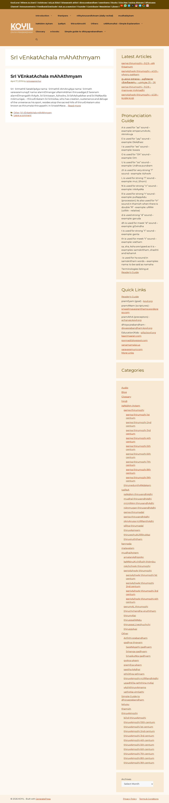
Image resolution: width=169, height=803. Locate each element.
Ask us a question (67, 6)
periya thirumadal (134, 512)
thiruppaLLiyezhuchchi (137, 624)
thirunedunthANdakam (137, 485)
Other (16, 112)
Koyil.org (15, 2)
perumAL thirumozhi (136, 606)
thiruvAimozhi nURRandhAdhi (141, 678)
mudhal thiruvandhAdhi (138, 498)
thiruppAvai (130, 629)
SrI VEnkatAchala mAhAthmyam (46, 76)
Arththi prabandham (135, 638)
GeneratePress (43, 799)
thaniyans (63, 15)
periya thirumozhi (134, 410)
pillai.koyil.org (148, 332)
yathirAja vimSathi (134, 692)
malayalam (127, 548)
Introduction (42, 15)
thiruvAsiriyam (132, 530)
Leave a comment (22, 115)
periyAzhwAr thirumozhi (138, 570)
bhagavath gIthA (70, 2)
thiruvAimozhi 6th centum (139, 749)
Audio (124, 387)
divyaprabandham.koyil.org (136, 328)
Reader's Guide (130, 272)
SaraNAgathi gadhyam (139, 647)
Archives (126, 779)
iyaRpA (61, 23)
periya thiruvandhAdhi (136, 516)
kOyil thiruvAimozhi (135, 717)
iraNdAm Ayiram (44, 23)
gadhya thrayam (133, 642)
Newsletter (105, 6)
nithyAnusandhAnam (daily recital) (95, 15)
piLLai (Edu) (54, 2)
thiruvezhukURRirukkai (137, 534)
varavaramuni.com (132, 349)
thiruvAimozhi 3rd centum (139, 735)
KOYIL (22, 26)
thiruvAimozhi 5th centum (139, 744)
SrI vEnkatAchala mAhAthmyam (36, 112)
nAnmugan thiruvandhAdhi (140, 507)
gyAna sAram (131, 660)
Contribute (92, 6)
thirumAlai (130, 615)
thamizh (126, 708)
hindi (124, 401)
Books (114, 2)
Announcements (28, 6)
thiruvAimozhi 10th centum (139, 722)
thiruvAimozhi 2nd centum (139, 731)
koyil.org (148, 301)
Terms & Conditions (148, 799)
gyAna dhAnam (136, 2)
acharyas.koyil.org (131, 320)
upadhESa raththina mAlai (139, 683)
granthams (104, 2)
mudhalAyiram (126, 15)
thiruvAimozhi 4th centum (139, 740)
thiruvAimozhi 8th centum (139, 758)
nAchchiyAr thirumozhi (137, 566)
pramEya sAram (133, 665)
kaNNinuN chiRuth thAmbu (140, 561)
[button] (36, 39)
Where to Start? (29, 2)
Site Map (123, 2)
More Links (127, 353)
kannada (126, 543)
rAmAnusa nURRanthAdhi (139, 521)
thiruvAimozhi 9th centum (139, 762)
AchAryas (42, 2)
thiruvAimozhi (78, 23)
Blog (124, 392)
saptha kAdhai (132, 669)
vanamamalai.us (130, 345)
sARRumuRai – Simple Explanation (122, 23)
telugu (125, 704)
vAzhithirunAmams (135, 687)
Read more (74, 105)
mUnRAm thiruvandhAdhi (139, 503)
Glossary (40, 31)
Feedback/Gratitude (47, 6)
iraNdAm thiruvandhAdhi (138, 494)
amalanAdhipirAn (134, 557)
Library (115, 6)
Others (94, 23)
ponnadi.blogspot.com (134, 340)
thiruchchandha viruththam (140, 611)
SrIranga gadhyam (136, 651)
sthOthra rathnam (134, 674)
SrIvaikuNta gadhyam (138, 656)
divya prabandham (88, 2)
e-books (54, 31)
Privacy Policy (130, 799)
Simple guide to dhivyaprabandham (84, 31)
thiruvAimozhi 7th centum (139, 753)
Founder (82, 6)
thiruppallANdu (133, 620)
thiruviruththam (133, 539)
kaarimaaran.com (131, 336)
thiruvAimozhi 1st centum (138, 726)
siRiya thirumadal (134, 525)
